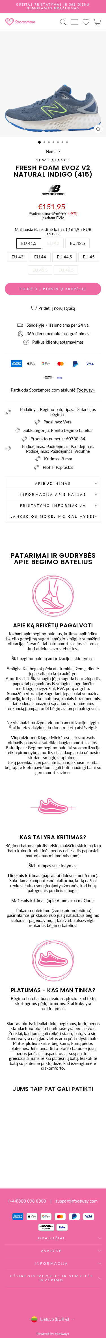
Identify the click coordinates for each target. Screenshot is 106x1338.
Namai (51, 152)
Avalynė (51, 1251)
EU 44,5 (64, 256)
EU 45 (89, 256)
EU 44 (40, 256)
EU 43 (17, 256)
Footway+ (86, 390)
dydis (53, 234)
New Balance (53, 160)
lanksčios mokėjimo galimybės (53, 516)
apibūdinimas (53, 483)
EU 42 (53, 243)
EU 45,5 (40, 270)
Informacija (51, 1263)
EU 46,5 (66, 270)
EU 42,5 (77, 243)
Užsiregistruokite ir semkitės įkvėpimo (51, 1278)
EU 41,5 (28, 243)
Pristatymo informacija (53, 505)
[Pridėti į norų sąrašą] (11, 1107)
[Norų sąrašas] (86, 22)
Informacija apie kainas (53, 494)
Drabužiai (51, 1238)
